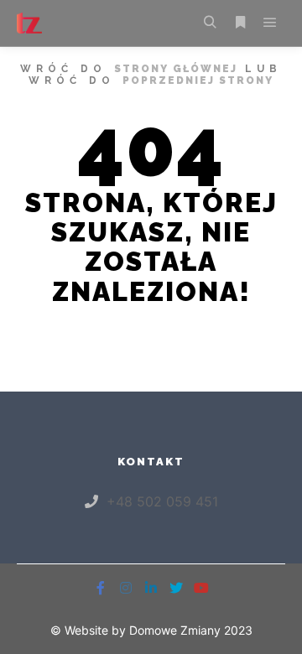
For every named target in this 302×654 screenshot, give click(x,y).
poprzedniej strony (197, 80)
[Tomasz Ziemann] (29, 23)
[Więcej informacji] (240, 23)
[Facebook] (101, 588)
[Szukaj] (210, 23)
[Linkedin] (151, 588)
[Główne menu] (270, 23)
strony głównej (175, 69)
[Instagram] (126, 588)
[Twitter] (176, 588)
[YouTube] (201, 588)
